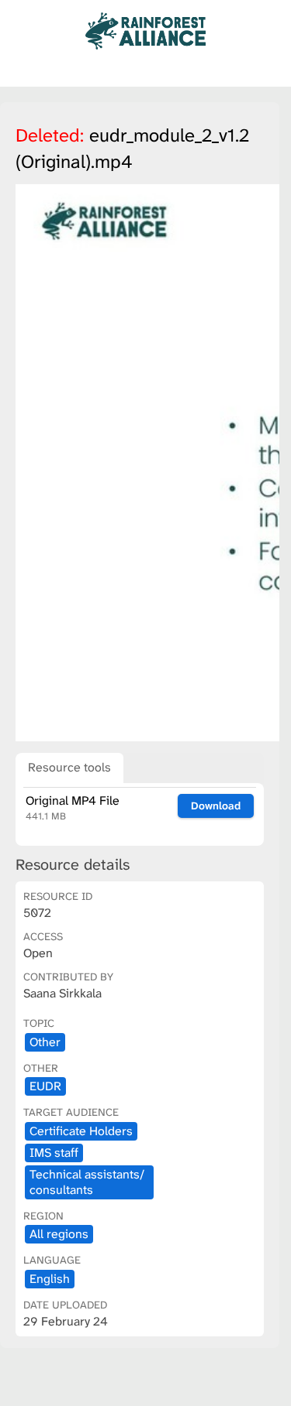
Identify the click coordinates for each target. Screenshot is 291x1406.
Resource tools (69, 767)
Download (216, 805)
